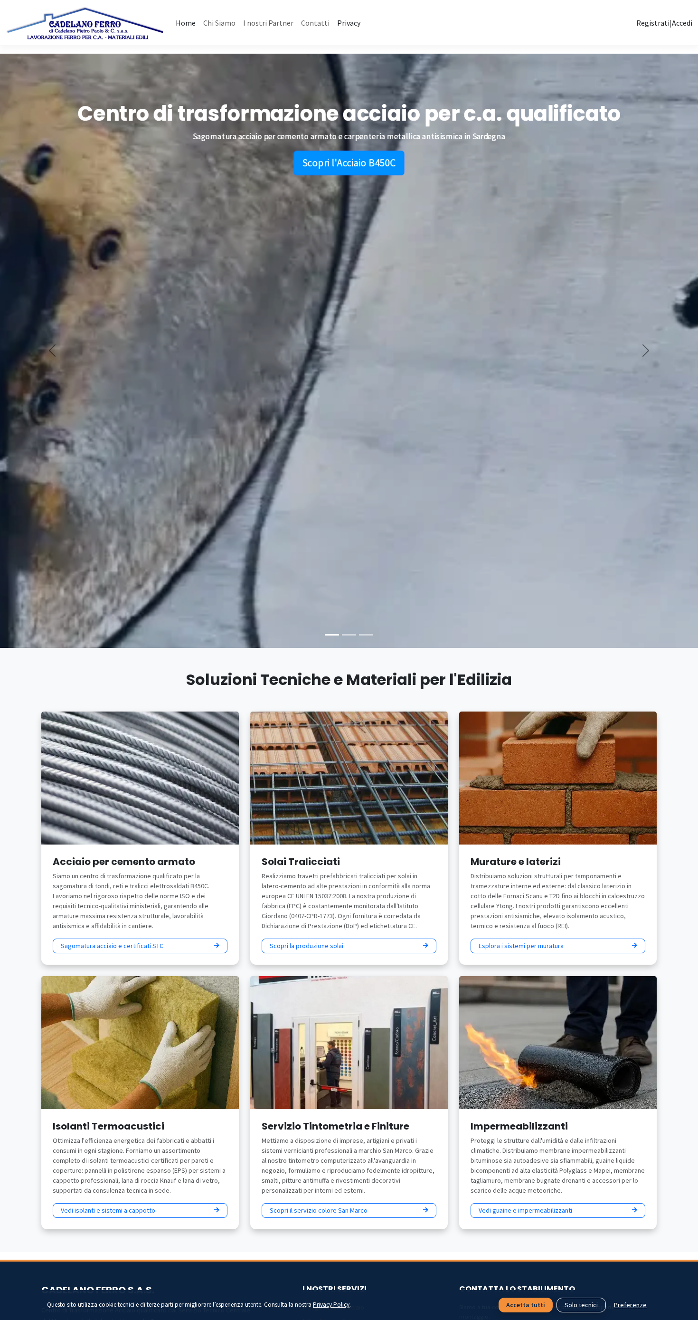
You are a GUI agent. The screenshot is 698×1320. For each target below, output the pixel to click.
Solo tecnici (581, 1305)
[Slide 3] (366, 634)
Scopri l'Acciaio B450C (349, 170)
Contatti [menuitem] (315, 23)
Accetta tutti (525, 1305)
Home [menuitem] (186, 23)
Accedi (682, 23)
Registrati (653, 23)
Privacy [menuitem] (348, 23)
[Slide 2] (349, 634)
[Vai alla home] (85, 23)
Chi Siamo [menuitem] (219, 23)
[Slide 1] (332, 634)
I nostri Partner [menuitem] (268, 23)
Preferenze (630, 1305)
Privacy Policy (331, 1305)
